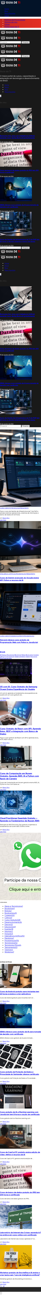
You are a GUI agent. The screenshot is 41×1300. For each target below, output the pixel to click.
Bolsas (24, 655)
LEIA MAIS (3, 520)
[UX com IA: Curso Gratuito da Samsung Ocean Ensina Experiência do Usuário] (16, 682)
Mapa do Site (19, 1291)
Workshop (9, 952)
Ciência (2, 656)
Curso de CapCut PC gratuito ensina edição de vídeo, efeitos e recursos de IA (20, 1153)
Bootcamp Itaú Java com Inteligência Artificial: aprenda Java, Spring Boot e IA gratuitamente (17, 137)
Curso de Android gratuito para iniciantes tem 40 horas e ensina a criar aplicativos (19, 992)
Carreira (36, 655)
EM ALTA (2, 652)
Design (28, 656)
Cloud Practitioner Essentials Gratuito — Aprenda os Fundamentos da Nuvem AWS (19, 819)
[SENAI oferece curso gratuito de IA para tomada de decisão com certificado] (16, 200)
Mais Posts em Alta (6, 658)
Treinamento (24, 508)
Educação (34, 656)
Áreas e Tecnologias (8, 655)
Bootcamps (29, 655)
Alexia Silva (6, 518)
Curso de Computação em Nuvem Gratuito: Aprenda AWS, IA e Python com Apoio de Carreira (19, 776)
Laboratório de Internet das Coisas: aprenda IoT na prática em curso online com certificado (20, 1233)
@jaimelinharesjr (8, 1291)
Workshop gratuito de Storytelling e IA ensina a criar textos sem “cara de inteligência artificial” (20, 1274)
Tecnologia (15, 508)
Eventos (9, 929)
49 (3, 1286)
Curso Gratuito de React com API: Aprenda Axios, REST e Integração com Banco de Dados (20, 731)
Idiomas (9, 931)
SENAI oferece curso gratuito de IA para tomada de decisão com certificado (20, 1032)
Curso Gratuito (5, 508)
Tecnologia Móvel (13, 945)
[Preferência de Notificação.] (1, 1293)
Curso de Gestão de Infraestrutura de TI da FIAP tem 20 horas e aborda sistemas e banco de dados (20, 240)
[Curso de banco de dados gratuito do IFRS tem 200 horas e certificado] (16, 166)
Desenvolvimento (17, 636)
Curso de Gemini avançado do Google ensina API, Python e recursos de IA (19, 579)
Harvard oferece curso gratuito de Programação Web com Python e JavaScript (19, 641)
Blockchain (18, 655)
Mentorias (9, 938)
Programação (21, 574)
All (0, 655)
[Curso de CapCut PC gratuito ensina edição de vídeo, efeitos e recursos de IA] (16, 1148)
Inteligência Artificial (8, 574)
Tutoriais (9, 950)
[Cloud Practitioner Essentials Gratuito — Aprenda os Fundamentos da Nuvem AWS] (16, 814)
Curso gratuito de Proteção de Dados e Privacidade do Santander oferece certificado (19, 1073)
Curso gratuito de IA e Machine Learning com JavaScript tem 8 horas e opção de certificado (20, 1113)
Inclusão (9, 934)
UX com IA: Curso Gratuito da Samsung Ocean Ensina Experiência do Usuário (18, 688)
